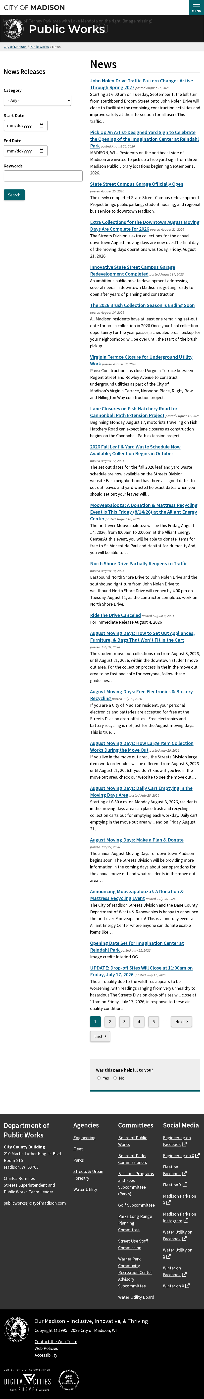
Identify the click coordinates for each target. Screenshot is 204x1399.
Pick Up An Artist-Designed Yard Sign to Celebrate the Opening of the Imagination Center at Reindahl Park (144, 139)
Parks (78, 1160)
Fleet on (175, 1185)
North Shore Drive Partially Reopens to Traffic (139, 563)
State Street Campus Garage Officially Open (136, 184)
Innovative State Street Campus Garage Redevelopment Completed (132, 270)
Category (13, 90)
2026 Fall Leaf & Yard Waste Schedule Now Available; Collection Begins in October (135, 450)
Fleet (78, 1149)
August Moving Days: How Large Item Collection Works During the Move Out (142, 746)
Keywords (13, 166)
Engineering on (181, 1155)
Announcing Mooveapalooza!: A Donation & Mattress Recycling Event (137, 894)
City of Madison (15, 46)
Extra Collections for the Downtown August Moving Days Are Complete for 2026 (145, 225)
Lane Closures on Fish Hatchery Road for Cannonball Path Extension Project (133, 412)
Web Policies (46, 1348)
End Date (12, 140)
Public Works (67, 29)
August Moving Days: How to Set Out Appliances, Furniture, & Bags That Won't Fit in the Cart (142, 636)
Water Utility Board (136, 1297)
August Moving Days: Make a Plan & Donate (137, 840)
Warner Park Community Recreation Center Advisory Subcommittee (135, 1272)
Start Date (14, 115)
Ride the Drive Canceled (115, 615)
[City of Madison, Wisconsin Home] (16, 1330)
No (121, 1078)
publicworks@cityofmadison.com (35, 1203)
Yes (106, 1078)
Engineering (84, 1137)
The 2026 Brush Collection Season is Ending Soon (142, 305)
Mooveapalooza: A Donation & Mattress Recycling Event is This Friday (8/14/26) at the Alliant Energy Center (144, 512)
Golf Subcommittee (136, 1205)
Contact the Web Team (56, 1341)
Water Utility (85, 1189)
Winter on (176, 1286)
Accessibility (46, 1355)
